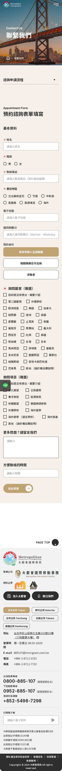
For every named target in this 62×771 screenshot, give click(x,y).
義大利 (47, 328)
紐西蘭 (12, 315)
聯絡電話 (12, 172)
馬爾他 (30, 328)
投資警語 (51, 756)
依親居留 (13, 403)
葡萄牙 (12, 328)
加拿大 (47, 308)
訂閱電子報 (9, 712)
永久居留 (13, 390)
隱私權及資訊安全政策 (17, 756)
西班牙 (12, 335)
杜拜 (28, 335)
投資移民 (36, 397)
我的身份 (8, 244)
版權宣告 (38, 756)
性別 (9, 156)
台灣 (28, 342)
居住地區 (12, 189)
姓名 (9, 140)
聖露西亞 (34, 355)
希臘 (46, 321)
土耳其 (30, 321)
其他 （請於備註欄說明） (41, 368)
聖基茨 (50, 348)
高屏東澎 (29, 203)
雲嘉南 (12, 203)
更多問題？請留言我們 (20, 432)
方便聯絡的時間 (15, 464)
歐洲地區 (13, 308)
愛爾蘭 (12, 321)
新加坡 (12, 342)
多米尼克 (13, 355)
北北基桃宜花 (16, 196)
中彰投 (50, 196)
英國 (43, 315)
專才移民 (13, 397)
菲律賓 (33, 348)
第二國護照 (15, 301)
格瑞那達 (13, 362)
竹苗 (35, 196)
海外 (46, 203)
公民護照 (36, 390)
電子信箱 (8, 211)
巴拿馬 (12, 368)
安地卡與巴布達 (38, 362)
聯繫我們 (19, 58)
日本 (43, 342)
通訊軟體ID (10, 228)
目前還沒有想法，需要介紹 (24, 295)
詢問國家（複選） (21, 288)
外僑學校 (36, 301)
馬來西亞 (13, 348)
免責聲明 (31, 760)
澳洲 (28, 315)
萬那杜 (53, 355)
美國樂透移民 (39, 403)
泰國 (43, 335)
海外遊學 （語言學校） (22, 417)
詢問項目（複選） (16, 377)
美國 (31, 308)
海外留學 (36, 410)
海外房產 (52, 417)
